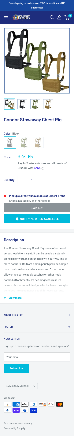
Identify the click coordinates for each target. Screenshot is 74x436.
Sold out (37, 208)
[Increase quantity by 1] (42, 180)
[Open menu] (6, 17)
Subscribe (16, 368)
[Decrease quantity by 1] (22, 180)
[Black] (10, 142)
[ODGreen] (24, 142)
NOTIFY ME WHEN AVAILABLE (39, 218)
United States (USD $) (17, 385)
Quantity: (9, 180)
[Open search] (52, 17)
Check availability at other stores (29, 200)
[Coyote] (38, 142)
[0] (67, 17)
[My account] (59, 17)
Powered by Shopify (14, 428)
